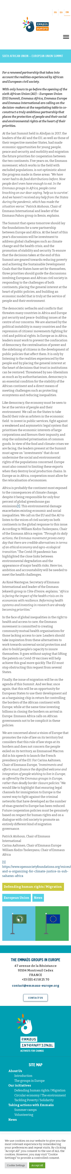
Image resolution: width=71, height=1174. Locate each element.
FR (55, 12)
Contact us (35, 998)
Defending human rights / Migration (40, 1090)
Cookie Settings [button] (16, 1165)
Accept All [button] (37, 1165)
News (12, 1120)
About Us (15, 1071)
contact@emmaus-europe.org (35, 985)
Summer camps (25, 1110)
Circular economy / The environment (40, 1095)
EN (67, 12)
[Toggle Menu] (66, 37)
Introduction (23, 1076)
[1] (18, 506)
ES (61, 12)
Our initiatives (19, 1085)
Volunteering (23, 1115)
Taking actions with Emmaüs (31, 1105)
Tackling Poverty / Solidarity (34, 1100)
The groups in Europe (29, 1081)
